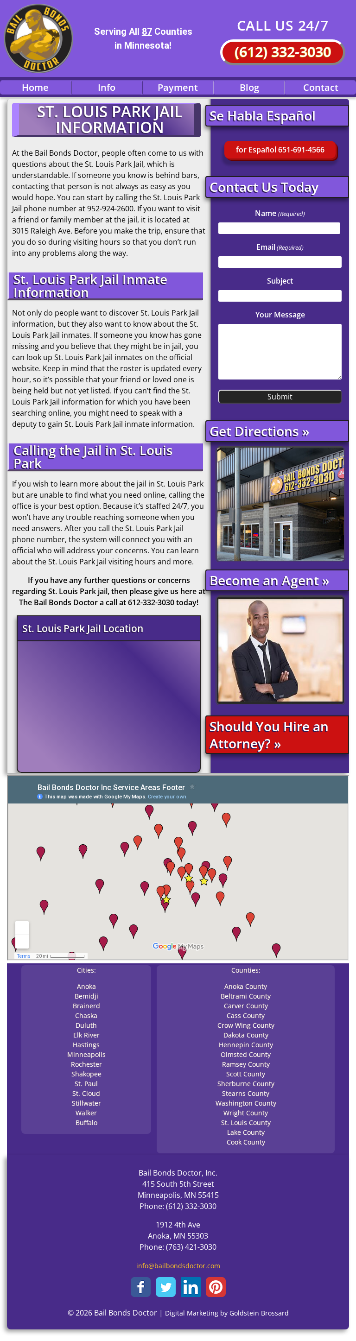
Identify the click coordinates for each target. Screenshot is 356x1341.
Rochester (86, 1064)
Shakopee (86, 1073)
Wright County (245, 1112)
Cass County (246, 1015)
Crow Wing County (245, 1025)
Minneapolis (86, 1054)
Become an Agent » (270, 580)
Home (35, 87)
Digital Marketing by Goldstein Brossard (227, 1313)
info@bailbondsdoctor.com (178, 1265)
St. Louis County (246, 1122)
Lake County (246, 1132)
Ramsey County (246, 1064)
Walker (86, 1112)
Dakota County (245, 1035)
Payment (178, 87)
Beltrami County (246, 996)
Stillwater (86, 1103)
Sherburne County (245, 1083)
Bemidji (86, 996)
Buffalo (86, 1122)
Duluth (86, 1025)
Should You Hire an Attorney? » (269, 734)
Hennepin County (246, 1044)
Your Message (280, 315)
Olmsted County (246, 1054)
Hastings (86, 1044)
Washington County (246, 1103)
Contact (320, 87)
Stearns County (245, 1093)
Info (106, 87)
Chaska (86, 1015)
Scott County (245, 1073)
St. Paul (86, 1083)
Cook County (246, 1142)
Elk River (86, 1035)
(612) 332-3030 (283, 51)
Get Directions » (260, 431)
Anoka (86, 986)
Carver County (246, 1005)
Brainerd (86, 1005)
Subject (280, 281)
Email (280, 247)
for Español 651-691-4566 (280, 150)
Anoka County (245, 986)
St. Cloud (86, 1093)
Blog (249, 87)
